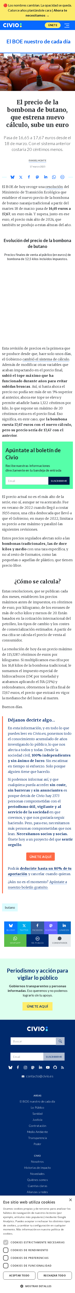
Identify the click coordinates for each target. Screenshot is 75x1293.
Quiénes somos (37, 1180)
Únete (52, 25)
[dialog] (37, 1244)
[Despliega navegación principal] (67, 25)
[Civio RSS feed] (62, 1067)
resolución (54, 187)
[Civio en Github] (55, 1067)
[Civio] (12, 25)
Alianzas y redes (37, 1192)
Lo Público (37, 1107)
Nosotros (37, 1161)
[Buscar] (60, 1041)
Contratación (37, 1125)
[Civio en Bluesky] (10, 1067)
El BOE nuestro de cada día (37, 1101)
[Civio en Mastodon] (33, 1067)
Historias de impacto (37, 1167)
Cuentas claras (38, 1186)
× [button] (70, 1200)
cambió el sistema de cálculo (45, 359)
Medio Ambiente (37, 1132)
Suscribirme (59, 480)
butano (10, 907)
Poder (37, 1144)
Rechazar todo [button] (55, 1275)
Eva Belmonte (37, 160)
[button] (37, 1286)
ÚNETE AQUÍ (40, 857)
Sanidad (37, 1113)
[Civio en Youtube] (47, 1067)
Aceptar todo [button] (19, 1275)
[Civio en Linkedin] (40, 1067)
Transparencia (37, 1138)
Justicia (37, 1119)
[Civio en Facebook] (18, 1067)
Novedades (37, 1173)
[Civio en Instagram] (25, 1067)
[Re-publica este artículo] (62, 177)
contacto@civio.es (39, 1076)
